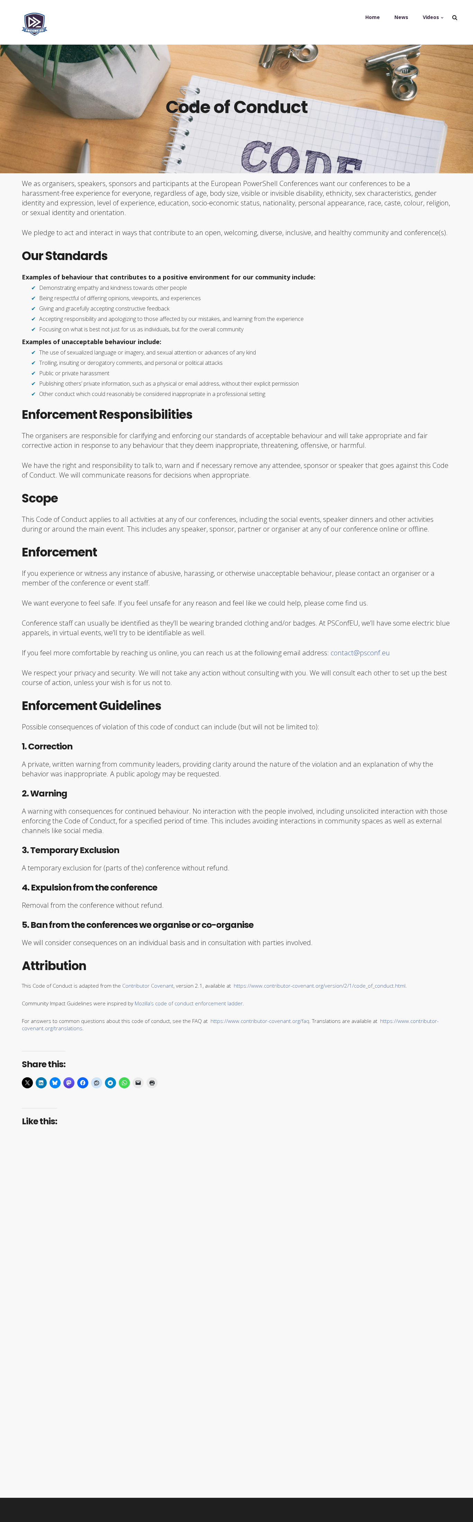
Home (372, 17)
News (401, 17)
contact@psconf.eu (360, 652)
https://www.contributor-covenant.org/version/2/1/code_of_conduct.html (319, 985)
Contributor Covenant (147, 985)
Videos (431, 17)
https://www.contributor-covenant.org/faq (260, 1020)
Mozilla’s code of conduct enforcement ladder (189, 1003)
